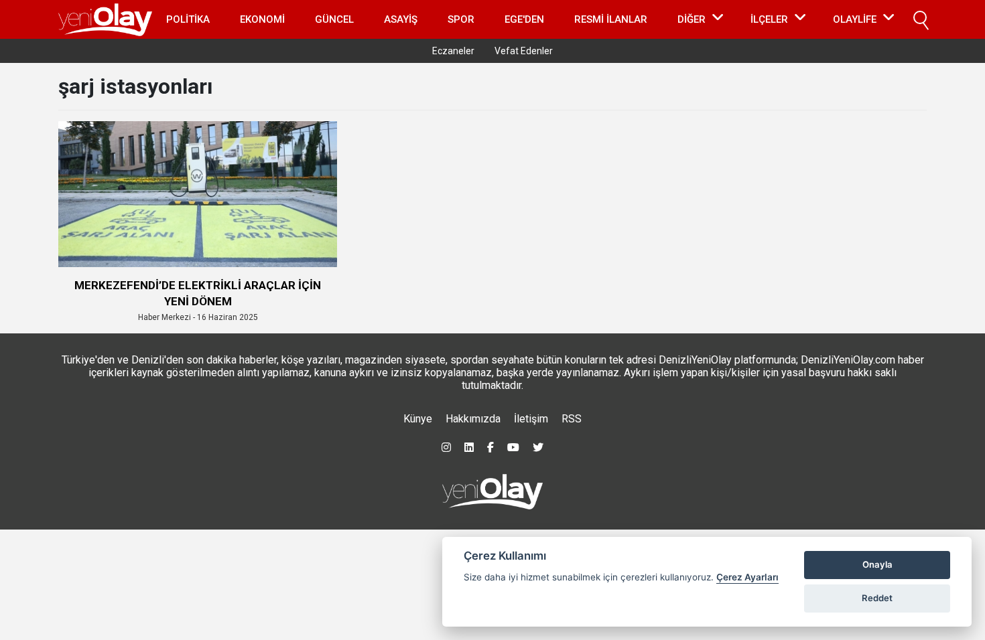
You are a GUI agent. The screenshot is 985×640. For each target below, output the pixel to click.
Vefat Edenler (524, 51)
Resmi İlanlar (610, 19)
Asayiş (400, 19)
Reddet (877, 597)
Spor (461, 19)
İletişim (531, 418)
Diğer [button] (691, 19)
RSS (572, 418)
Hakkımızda (473, 418)
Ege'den (524, 19)
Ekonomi (262, 19)
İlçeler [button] (769, 19)
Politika (188, 19)
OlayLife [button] (854, 19)
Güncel (334, 19)
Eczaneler (453, 51)
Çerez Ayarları (747, 577)
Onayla (877, 564)
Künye (417, 418)
